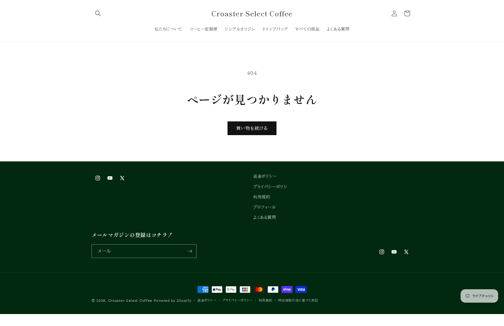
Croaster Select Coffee (130, 300)
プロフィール (264, 207)
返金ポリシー (265, 176)
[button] (98, 13)
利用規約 (261, 197)
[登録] (189, 251)
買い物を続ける (252, 128)
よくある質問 (264, 217)
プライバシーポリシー (237, 300)
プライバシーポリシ (270, 187)
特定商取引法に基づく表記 (298, 300)
